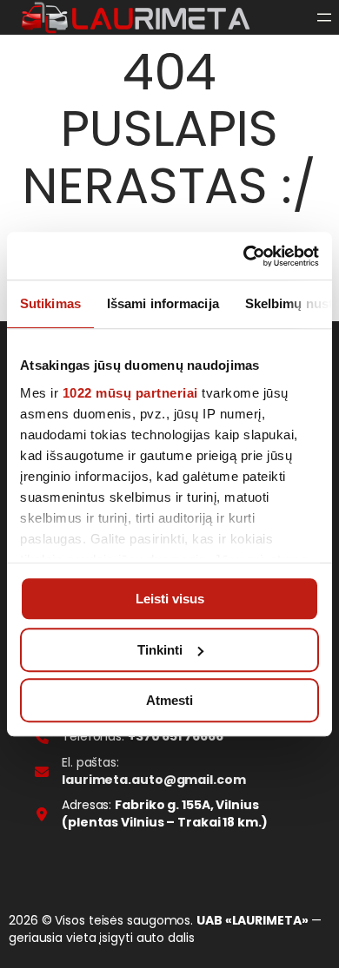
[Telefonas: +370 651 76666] (129, 737)
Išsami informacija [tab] (163, 303)
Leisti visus (170, 598)
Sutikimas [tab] (50, 303)
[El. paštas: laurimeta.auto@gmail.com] (169, 771)
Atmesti (169, 700)
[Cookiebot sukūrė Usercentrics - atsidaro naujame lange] (244, 256)
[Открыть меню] (324, 17)
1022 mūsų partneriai (130, 392)
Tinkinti (160, 649)
